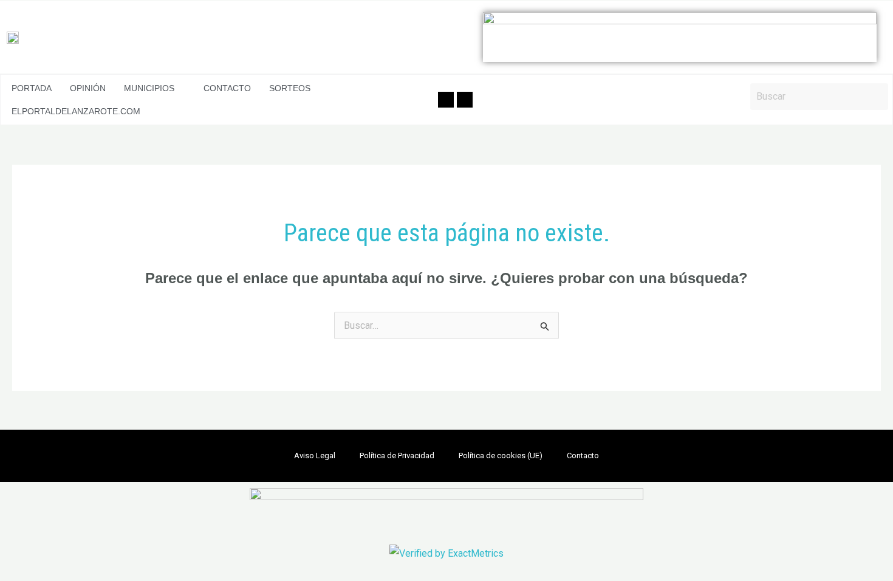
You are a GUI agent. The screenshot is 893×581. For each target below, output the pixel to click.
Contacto (227, 88)
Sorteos (289, 88)
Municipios (149, 88)
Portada (32, 88)
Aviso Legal (314, 455)
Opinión (88, 88)
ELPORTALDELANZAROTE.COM (76, 111)
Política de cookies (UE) (500, 455)
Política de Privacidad (397, 455)
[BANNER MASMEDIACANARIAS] (680, 37)
